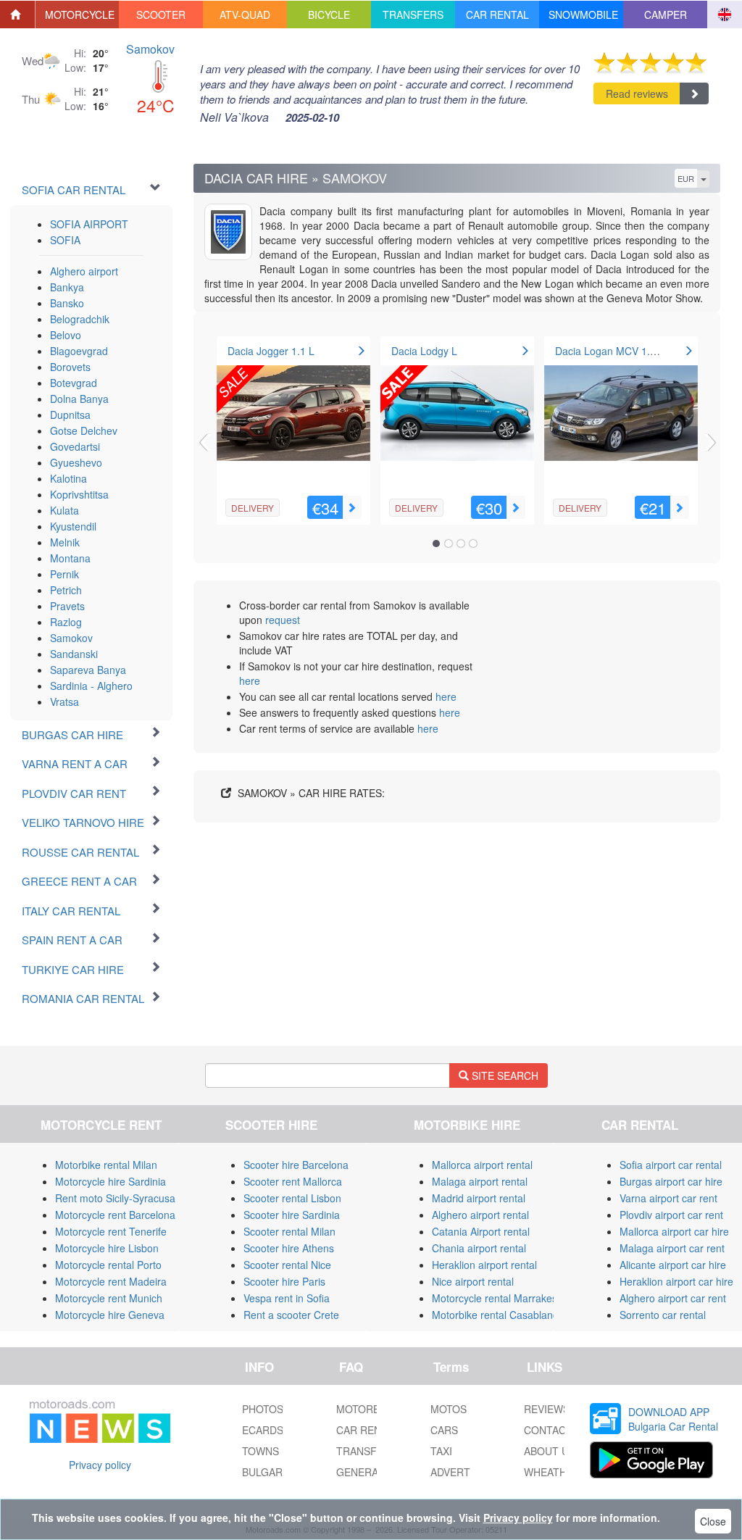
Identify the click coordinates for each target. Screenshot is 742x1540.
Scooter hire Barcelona (296, 1164)
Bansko (67, 303)
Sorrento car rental (663, 1314)
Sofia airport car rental (671, 1164)
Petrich (66, 590)
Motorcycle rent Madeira (111, 1281)
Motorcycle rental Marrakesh (497, 1298)
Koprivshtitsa (79, 494)
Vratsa (64, 701)
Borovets (70, 366)
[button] (78, 14)
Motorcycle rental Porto (108, 1264)
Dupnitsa (70, 414)
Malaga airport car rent (672, 1248)
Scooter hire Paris (284, 1281)
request (282, 619)
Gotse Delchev (83, 430)
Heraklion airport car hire (676, 1281)
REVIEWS (547, 1409)
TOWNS (260, 1451)
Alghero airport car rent (673, 1298)
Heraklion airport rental (484, 1264)
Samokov (150, 49)
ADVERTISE (458, 1472)
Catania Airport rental (481, 1231)
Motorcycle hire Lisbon (107, 1248)
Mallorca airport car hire (674, 1231)
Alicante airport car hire (673, 1264)
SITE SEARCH (503, 1075)
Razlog (66, 622)
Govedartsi (75, 446)
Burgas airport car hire (671, 1181)
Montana (70, 558)
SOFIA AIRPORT (89, 224)
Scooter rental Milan (289, 1231)
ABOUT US (549, 1451)
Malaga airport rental (480, 1181)
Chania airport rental (479, 1248)
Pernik (64, 574)
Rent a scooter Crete (291, 1314)
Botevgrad (73, 382)
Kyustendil (73, 526)
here (249, 680)
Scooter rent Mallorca (292, 1181)
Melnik (65, 542)
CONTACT (548, 1430)
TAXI (441, 1451)
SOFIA (65, 240)
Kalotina (68, 478)
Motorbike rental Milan (106, 1164)
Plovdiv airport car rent (671, 1214)
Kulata (64, 510)
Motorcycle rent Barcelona (115, 1214)
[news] (100, 1418)
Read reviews (637, 93)
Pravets (67, 606)
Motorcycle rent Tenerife (111, 1231)
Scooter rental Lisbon (292, 1198)
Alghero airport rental (480, 1214)
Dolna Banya (79, 398)
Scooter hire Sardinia (291, 1214)
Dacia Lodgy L (424, 351)
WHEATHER (552, 1472)
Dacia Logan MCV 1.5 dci (613, 351)
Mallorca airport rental (482, 1164)
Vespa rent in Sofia (286, 1298)
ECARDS (262, 1430)
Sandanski (74, 653)
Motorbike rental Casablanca (498, 1314)
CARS (444, 1430)
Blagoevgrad (79, 351)
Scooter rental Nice (287, 1264)
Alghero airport (84, 271)
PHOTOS (262, 1409)
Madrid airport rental (478, 1198)
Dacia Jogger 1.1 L (271, 351)
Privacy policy (100, 1464)
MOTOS (448, 1409)
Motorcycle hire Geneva (109, 1314)
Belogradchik (79, 319)
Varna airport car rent (668, 1198)
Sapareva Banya (88, 669)
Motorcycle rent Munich (108, 1298)
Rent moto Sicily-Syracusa (115, 1198)
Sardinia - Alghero (91, 685)
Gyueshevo (76, 462)
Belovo (65, 335)
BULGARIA (267, 1472)
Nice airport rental (473, 1281)
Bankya (67, 287)
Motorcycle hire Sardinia (110, 1181)
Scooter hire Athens (288, 1248)
